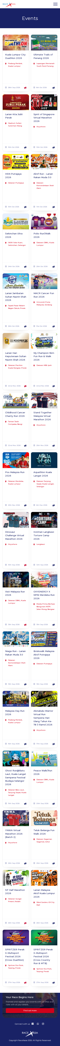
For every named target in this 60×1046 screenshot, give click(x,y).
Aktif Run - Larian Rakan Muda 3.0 (43, 175)
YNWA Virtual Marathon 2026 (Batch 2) (13, 834)
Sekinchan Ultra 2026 (13, 235)
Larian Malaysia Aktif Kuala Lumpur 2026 (44, 893)
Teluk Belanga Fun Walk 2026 (44, 832)
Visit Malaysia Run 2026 (15, 593)
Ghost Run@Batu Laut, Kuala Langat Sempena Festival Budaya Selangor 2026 (15, 777)
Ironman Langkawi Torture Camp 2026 (44, 535)
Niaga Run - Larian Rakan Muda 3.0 (15, 653)
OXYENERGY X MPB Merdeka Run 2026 (44, 595)
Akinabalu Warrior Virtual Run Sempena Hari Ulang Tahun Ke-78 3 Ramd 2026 (43, 717)
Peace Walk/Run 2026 (43, 772)
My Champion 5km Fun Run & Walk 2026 (44, 356)
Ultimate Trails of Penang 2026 (43, 56)
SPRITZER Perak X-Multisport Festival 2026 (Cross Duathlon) (14, 954)
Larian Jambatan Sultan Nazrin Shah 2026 (15, 297)
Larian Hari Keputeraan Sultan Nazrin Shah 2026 (15, 356)
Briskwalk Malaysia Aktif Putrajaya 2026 (44, 654)
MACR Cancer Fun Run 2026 (44, 295)
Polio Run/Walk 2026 (42, 235)
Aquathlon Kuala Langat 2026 (43, 474)
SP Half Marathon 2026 (15, 892)
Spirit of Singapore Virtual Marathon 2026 (44, 118)
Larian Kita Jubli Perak (13, 116)
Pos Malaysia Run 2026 (14, 474)
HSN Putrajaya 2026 (13, 175)
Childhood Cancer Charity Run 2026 (15, 414)
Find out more (30, 1010)
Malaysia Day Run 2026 (14, 712)
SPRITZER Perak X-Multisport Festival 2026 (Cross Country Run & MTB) (43, 956)
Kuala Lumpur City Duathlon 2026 (15, 56)
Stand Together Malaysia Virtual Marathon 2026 (43, 416)
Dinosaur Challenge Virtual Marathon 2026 (14, 535)
